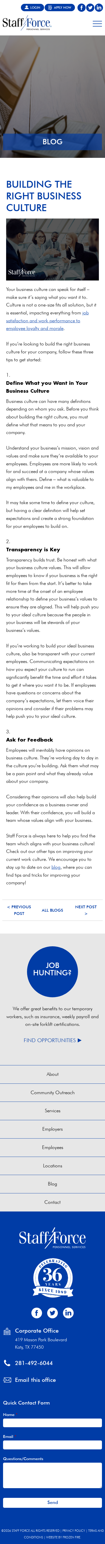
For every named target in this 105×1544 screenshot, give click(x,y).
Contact (52, 1202)
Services (52, 1111)
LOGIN (35, 7)
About (53, 1074)
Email (9, 1436)
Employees (52, 1147)
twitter (90, 8)
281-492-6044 (34, 1362)
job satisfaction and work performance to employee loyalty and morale (47, 320)
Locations (52, 1166)
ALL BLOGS (52, 910)
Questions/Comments (23, 1458)
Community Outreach (53, 1092)
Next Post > (86, 910)
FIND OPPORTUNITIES (50, 1040)
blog (55, 867)
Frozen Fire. (72, 1537)
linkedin (99, 8)
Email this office (35, 1379)
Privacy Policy (73, 1531)
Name (10, 1414)
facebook (81, 8)
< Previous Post (19, 910)
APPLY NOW (62, 7)
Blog (52, 1184)
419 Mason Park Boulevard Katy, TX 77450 (41, 1343)
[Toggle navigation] (97, 23)
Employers (52, 1129)
